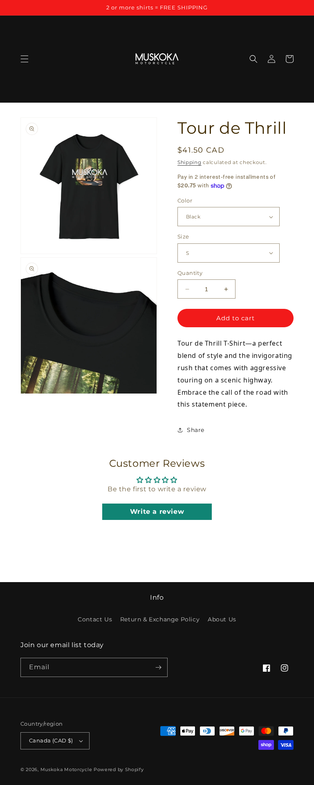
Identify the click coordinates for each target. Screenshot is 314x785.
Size (183, 236)
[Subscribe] (158, 667)
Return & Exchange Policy (160, 619)
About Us (222, 619)
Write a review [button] (157, 511)
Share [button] (195, 430)
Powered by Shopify (119, 769)
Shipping (189, 162)
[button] (25, 59)
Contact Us (95, 619)
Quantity (189, 273)
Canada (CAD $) (51, 740)
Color (184, 200)
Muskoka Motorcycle (66, 769)
